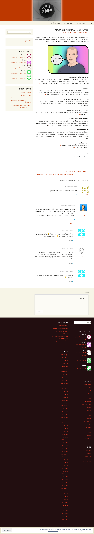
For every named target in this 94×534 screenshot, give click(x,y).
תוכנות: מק (88, 438)
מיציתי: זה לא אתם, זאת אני (23, 95)
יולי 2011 (66, 494)
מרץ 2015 (65, 369)
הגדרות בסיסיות (86, 404)
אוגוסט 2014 (65, 389)
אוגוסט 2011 (65, 491)
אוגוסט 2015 (65, 357)
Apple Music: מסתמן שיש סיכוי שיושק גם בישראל (21, 101)
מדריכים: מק (87, 421)
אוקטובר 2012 (64, 451)
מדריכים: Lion (68, 23)
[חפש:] (3, 23)
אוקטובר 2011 (64, 485)
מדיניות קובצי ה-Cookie (53, 531)
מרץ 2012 (65, 471)
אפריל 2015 (65, 366)
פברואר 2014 (64, 406)
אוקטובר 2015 (64, 355)
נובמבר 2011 (65, 482)
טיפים (89, 413)
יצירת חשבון (88, 450)
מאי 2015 (65, 363)
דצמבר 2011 (65, 479)
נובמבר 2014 (65, 380)
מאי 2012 (65, 465)
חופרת (65, 32)
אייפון (89, 393)
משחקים (88, 427)
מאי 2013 (65, 431)
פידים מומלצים (55, 23)
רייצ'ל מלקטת (85, 214)
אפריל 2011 (65, 502)
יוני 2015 (66, 360)
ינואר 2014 (65, 408)
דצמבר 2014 (65, 377)
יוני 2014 (66, 394)
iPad (90, 390)
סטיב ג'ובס (88, 430)
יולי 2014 (66, 391)
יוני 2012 (66, 462)
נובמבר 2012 (65, 448)
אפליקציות (88, 401)
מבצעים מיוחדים (80, 23)
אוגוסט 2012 (65, 457)
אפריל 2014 (65, 400)
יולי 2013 (66, 425)
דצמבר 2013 (65, 411)
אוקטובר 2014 (64, 383)
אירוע (89, 396)
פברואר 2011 (64, 508)
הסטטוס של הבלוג (26, 92)
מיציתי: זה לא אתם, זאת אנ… (18, 57)
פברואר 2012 (64, 474)
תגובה (73, 199)
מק (90, 424)
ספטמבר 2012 (64, 454)
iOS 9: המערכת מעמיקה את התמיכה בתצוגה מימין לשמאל (21, 106)
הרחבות (89, 407)
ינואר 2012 (65, 477)
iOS (74, 32)
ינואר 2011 (65, 511)
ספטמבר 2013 (64, 420)
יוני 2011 (66, 496)
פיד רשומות (88, 456)
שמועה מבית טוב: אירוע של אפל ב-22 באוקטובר (54, 174)
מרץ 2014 (65, 403)
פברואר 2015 (64, 372)
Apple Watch (87, 384)
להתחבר (88, 453)
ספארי (89, 433)
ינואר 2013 (65, 443)
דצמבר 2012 (65, 445)
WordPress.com (86, 462)
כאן (40, 84)
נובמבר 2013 (65, 414)
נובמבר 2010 (65, 516)
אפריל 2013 (65, 434)
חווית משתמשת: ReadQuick (77, 171)
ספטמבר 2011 (64, 488)
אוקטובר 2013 (64, 417)
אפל (90, 399)
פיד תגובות (88, 459)
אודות (90, 23)
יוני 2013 (66, 428)
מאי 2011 (65, 499)
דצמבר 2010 (65, 513)
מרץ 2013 (65, 437)
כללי (90, 416)
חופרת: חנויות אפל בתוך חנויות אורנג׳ (21, 98)
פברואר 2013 (64, 440)
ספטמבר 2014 (64, 386)
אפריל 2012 (65, 468)
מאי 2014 (65, 397)
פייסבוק (28, 40)
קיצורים (89, 435)
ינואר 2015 (65, 374)
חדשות (89, 410)
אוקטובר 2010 (64, 519)
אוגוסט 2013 (65, 423)
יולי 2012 (66, 460)
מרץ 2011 (65, 505)
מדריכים (88, 418)
